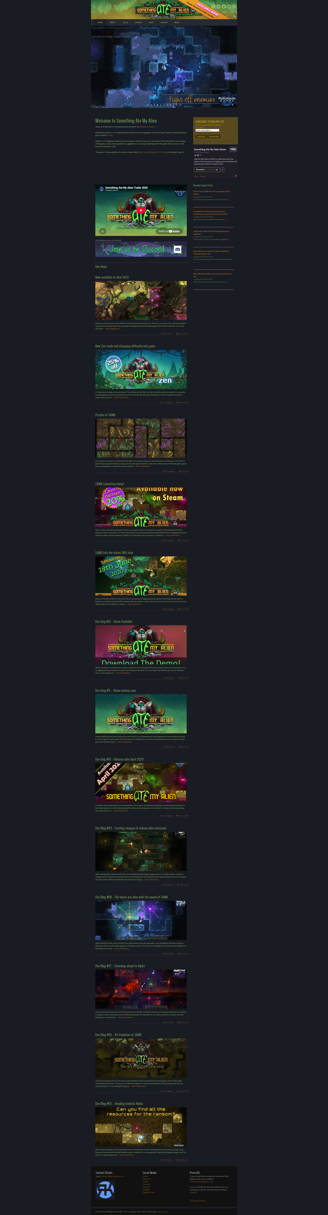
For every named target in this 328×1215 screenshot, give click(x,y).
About (177, 22)
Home (100, 22)
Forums (138, 22)
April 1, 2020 (184, 747)
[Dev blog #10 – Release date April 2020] (141, 782)
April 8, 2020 (184, 678)
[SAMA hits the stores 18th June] (141, 576)
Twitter (224, 6)
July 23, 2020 (184, 471)
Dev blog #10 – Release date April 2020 (119, 759)
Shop (151, 22)
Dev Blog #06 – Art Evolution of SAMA (118, 1034)
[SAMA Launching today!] (141, 507)
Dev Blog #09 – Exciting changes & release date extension (130, 828)
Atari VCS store (159, 152)
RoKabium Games (147, 127)
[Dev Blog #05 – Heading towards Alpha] (141, 1126)
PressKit (193, 1192)
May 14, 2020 (184, 609)
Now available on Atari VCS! (112, 277)
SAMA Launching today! (109, 483)
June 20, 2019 (184, 953)
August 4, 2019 (183, 884)
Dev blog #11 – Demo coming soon (115, 690)
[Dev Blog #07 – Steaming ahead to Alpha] (141, 989)
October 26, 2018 (183, 1160)
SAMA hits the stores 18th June (114, 552)
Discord (146, 1187)
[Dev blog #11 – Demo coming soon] (141, 713)
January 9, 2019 (183, 1091)
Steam (218, 6)
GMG (141, 152)
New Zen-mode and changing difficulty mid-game (125, 346)
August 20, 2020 (183, 402)
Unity (110, 135)
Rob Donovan (167, 334)
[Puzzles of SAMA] (141, 438)
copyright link (162, 1211)
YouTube (146, 1184)
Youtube (229, 6)
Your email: (200, 127)
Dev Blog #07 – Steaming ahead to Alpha (120, 965)
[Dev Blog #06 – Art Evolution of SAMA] (141, 1058)
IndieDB (146, 1189)
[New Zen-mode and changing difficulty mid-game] (141, 369)
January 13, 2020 (183, 816)
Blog (125, 22)
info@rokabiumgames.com (112, 1176)
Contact (164, 22)
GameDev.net (149, 1192)
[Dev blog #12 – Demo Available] (141, 644)
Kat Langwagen (167, 402)
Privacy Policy (198, 1200)
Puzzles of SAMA (105, 414)
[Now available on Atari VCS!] (141, 300)
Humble (147, 152)
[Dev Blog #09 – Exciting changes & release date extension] (141, 851)
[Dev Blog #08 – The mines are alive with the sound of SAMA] (141, 920)
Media (112, 22)
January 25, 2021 (183, 334)
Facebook (213, 6)
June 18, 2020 (184, 540)
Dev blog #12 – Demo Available (113, 621)
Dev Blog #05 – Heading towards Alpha (119, 1103)
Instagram (234, 6)
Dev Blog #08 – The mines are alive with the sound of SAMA (131, 897)
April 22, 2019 (184, 1022)
